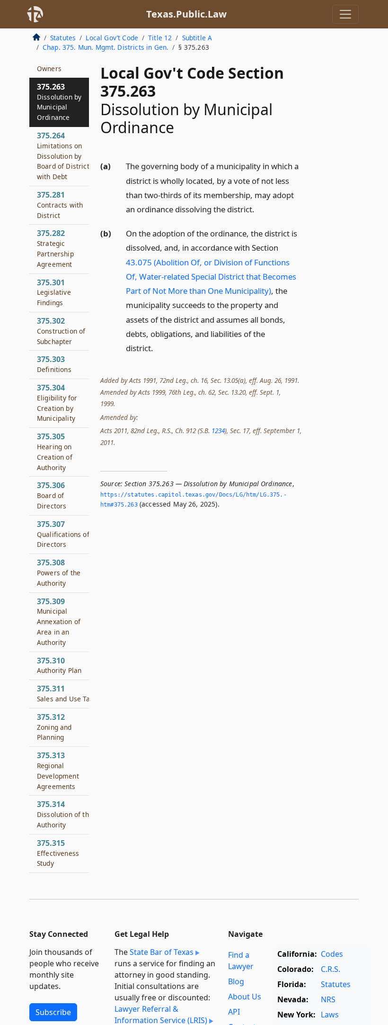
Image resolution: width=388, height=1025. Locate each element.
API (234, 1012)
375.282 (55, 248)
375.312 (54, 727)
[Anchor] (260, 209)
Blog (236, 981)
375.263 (59, 102)
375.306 (51, 495)
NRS (328, 999)
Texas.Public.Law (186, 14)
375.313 (58, 770)
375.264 (63, 155)
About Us (244, 996)
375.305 (54, 451)
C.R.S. (330, 969)
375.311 (65, 693)
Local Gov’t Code (112, 37)
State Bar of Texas (162, 952)
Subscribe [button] (53, 1012)
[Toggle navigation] (345, 14)
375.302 (61, 331)
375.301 (54, 292)
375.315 (58, 853)
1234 (218, 430)
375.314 (65, 814)
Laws (330, 1014)
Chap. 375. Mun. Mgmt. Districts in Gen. (105, 47)
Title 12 (160, 37)
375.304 (57, 402)
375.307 (63, 534)
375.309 (58, 621)
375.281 (60, 205)
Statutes (63, 37)
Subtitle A (197, 37)
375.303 (54, 364)
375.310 (59, 665)
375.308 (58, 572)
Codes (332, 954)
